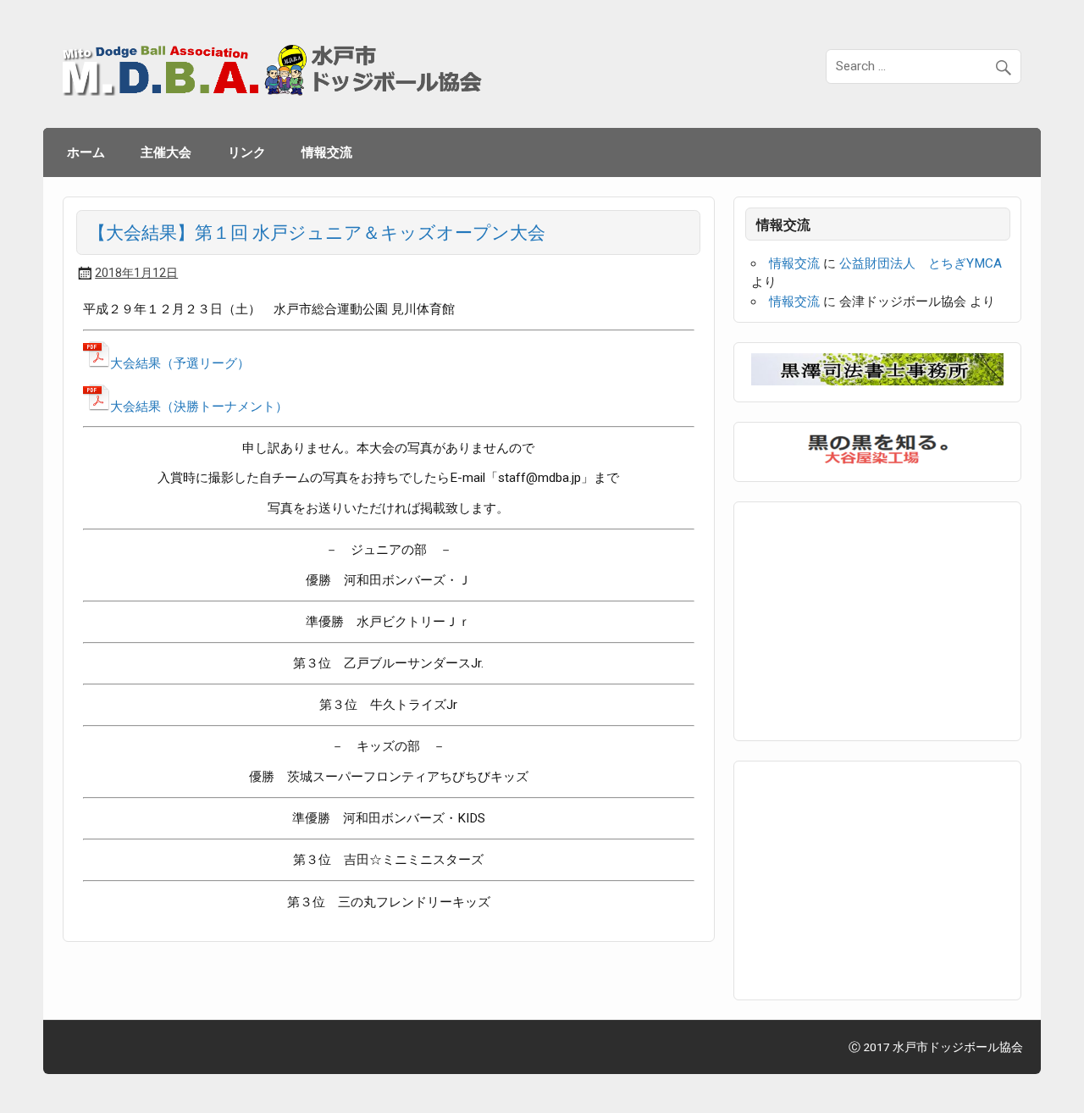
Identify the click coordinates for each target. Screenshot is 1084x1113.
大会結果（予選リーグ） (180, 363)
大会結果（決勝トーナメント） (199, 406)
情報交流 (326, 151)
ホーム (86, 151)
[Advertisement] (878, 618)
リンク (247, 151)
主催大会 (166, 151)
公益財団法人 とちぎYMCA (920, 263)
